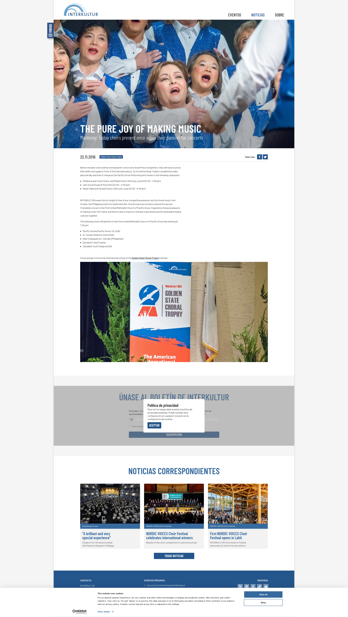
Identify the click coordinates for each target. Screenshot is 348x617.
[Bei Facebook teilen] (259, 156)
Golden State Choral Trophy (145, 258)
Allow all (263, 594)
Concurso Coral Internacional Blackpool (166, 585)
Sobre (279, 14)
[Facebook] (253, 586)
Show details (104, 611)
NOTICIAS (258, 14)
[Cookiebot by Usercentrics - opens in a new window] (79, 612)
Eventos (234, 14)
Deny (263, 602)
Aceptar (154, 425)
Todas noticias (174, 556)
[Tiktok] (259, 586)
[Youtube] (265, 586)
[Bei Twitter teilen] (265, 156)
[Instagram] (246, 586)
